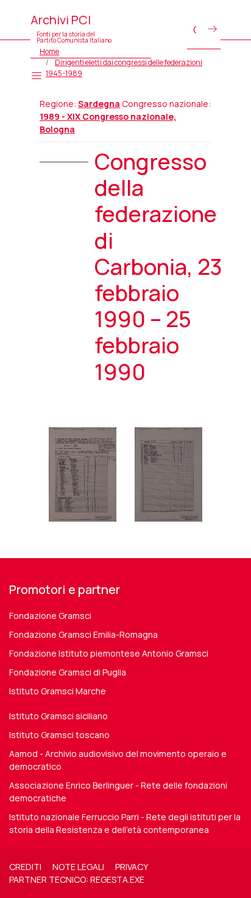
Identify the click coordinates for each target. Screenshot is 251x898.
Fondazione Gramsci (50, 615)
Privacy (131, 866)
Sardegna (99, 103)
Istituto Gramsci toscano (59, 735)
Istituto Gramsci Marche (57, 691)
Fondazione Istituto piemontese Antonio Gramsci (108, 653)
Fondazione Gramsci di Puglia (67, 672)
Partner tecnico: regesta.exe (76, 879)
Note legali (78, 866)
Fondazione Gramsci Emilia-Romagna (83, 634)
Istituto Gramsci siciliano (58, 716)
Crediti (25, 866)
